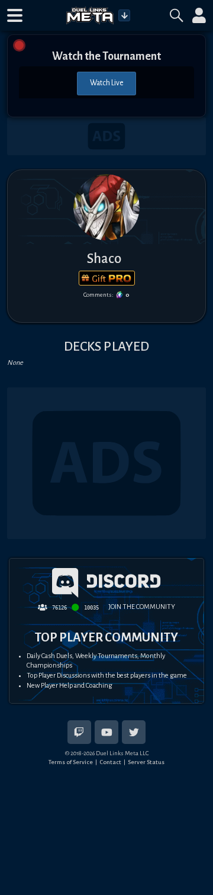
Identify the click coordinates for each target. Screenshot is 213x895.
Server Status (146, 762)
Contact (110, 762)
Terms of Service (71, 762)
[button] (14, 15)
